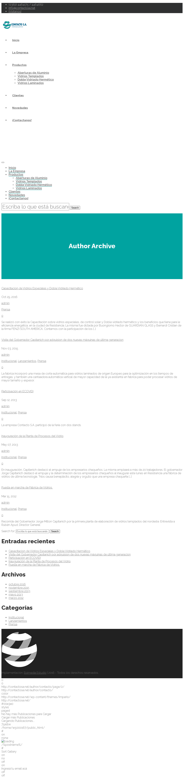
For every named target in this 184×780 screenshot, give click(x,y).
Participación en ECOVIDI (17, 391)
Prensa (5, 309)
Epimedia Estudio (35, 672)
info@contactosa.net (22, 8)
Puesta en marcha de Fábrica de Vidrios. (27, 487)
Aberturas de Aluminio (33, 72)
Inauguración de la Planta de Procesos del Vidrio (32, 436)
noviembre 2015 (19, 587)
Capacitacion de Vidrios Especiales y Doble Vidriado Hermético (42, 288)
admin (5, 303)
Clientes (18, 95)
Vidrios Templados (31, 76)
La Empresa (20, 52)
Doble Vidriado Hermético (36, 79)
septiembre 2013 (19, 591)
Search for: (8, 531)
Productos (19, 65)
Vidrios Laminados (31, 83)
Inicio (15, 40)
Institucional (9, 361)
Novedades (20, 107)
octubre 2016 (17, 584)
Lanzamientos (27, 361)
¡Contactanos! (22, 120)
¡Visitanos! (15, 11)
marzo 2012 (16, 598)
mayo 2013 (16, 594)
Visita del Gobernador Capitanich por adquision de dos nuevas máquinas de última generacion (62, 340)
